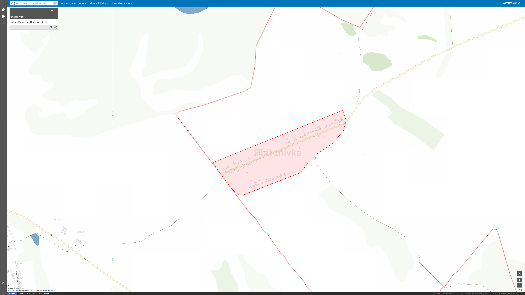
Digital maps (24, 293)
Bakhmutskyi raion (97, 3)
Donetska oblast (78, 3)
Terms (53, 290)
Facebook (12, 293)
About (46, 293)
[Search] (55, 3)
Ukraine (64, 3)
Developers (37, 293)
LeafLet (47, 290)
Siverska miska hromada (120, 3)
